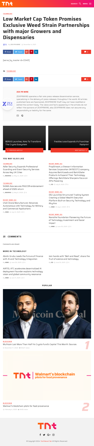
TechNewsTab (46, 441)
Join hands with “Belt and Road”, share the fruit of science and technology (69, 258)
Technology (7, 14)
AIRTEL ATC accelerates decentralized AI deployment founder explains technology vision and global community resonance (23, 271)
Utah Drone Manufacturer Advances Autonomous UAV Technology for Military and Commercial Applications (23, 206)
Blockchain (7, 341)
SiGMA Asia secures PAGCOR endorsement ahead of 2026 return (23, 188)
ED (52, 184)
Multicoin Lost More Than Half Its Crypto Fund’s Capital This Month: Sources (39, 344)
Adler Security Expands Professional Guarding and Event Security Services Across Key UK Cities (21, 169)
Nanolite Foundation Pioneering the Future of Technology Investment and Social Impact (70, 220)
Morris (8, 176)
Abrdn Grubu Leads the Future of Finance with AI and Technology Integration (23, 258)
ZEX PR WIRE (15, 44)
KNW (7, 212)
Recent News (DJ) (9, 200)
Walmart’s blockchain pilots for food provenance (26, 406)
